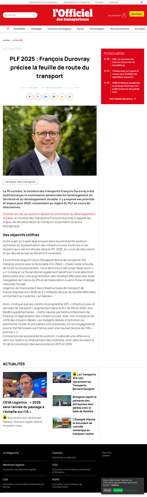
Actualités (19, 28)
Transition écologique (59, 28)
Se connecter (114, 15)
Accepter (118, 490)
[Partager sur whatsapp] (53, 96)
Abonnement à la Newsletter (43, 2)
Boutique (137, 13)
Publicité (113, 2)
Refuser (107, 490)
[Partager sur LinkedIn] (45, 96)
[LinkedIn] (142, 2)
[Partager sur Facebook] (29, 96)
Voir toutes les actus (121, 98)
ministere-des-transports (20, 181)
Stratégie (36, 28)
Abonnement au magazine (76, 2)
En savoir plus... (132, 490)
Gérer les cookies (106, 454)
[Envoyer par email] (61, 96)
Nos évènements (119, 28)
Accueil (6, 40)
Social (80, 28)
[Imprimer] (69, 96)
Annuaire (140, 28)
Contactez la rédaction (64, 457)
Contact (99, 2)
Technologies (97, 28)
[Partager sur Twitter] (37, 96)
